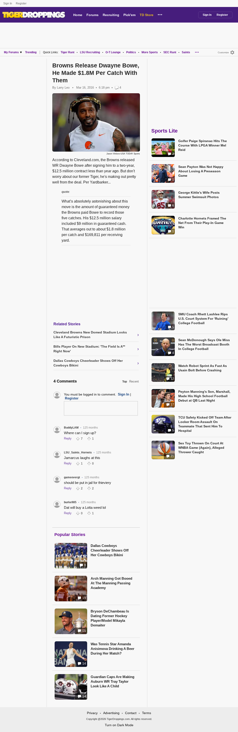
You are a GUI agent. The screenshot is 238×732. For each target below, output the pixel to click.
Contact (130, 713)
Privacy (92, 713)
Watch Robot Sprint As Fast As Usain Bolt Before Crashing (202, 368)
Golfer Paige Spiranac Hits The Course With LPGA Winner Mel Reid (202, 145)
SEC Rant (169, 52)
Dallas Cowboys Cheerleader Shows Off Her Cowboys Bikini (110, 550)
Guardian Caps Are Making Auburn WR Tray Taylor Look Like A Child (112, 681)
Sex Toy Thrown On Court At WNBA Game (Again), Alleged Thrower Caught (201, 447)
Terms (146, 713)
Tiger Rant (67, 52)
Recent (134, 381)
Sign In (7, 3)
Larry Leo (63, 87)
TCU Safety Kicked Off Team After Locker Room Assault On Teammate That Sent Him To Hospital (204, 424)
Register (21, 3)
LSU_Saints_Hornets (78, 452)
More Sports (150, 52)
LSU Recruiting (90, 52)
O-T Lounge (113, 52)
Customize (223, 52)
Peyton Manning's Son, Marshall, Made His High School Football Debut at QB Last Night (204, 396)
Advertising (111, 713)
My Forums (11, 52)
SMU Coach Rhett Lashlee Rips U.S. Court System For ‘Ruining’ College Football (203, 318)
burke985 (70, 502)
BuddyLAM (71, 427)
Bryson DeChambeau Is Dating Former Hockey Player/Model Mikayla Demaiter (110, 618)
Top (124, 381)
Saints (186, 52)
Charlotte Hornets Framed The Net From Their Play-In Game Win (202, 222)
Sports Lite (164, 131)
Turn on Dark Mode (119, 725)
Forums (92, 15)
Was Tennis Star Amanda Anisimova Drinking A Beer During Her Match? (112, 648)
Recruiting (111, 15)
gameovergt (72, 477)
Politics (131, 52)
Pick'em (129, 15)
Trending (30, 52)
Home (77, 15)
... (160, 14)
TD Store (146, 15)
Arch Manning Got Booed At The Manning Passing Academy (111, 583)
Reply (68, 438)
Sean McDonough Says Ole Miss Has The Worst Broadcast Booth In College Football (204, 344)
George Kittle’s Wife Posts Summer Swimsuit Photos (199, 195)
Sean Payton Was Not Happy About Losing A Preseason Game (200, 171)
